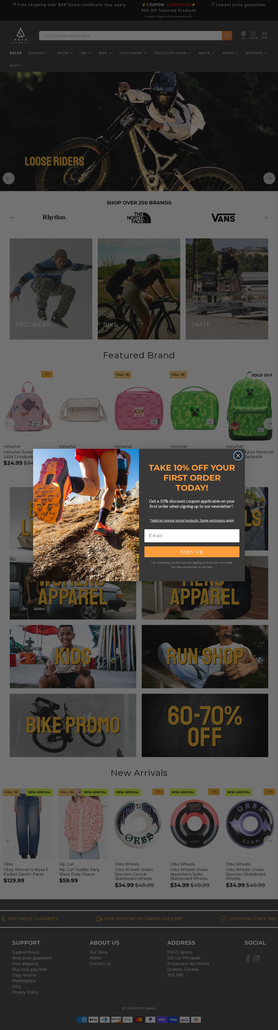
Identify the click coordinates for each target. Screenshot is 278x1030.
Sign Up (192, 552)
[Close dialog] (238, 456)
